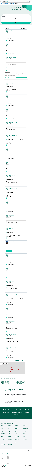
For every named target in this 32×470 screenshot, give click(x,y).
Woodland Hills (10, 444)
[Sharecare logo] (9, 465)
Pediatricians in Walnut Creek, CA (21, 381)
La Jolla (9, 430)
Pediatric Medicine (14, 412)
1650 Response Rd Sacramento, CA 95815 (11, 222)
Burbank (2, 426)
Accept (23, 77)
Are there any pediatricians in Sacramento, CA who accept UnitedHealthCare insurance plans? (14, 398)
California (13, 3)
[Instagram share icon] (27, 466)
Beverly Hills (24, 425)
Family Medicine (27, 412)
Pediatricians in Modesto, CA (20, 382)
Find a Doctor (2, 3)
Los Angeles (10, 431)
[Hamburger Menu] (2, 1)
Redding (16, 434)
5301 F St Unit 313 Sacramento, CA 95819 (11, 64)
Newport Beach (3, 433)
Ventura (16, 442)
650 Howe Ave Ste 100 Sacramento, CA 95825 (11, 288)
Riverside (2, 436)
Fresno (9, 428)
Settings (8, 77)
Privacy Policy (16, 74)
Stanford (9, 441)
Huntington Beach (25, 428)
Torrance (2, 442)
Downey (16, 426)
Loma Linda (24, 430)
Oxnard (24, 433)
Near (16, 18)
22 (22, 360)
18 (15, 360)
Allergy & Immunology (6, 412)
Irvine (1, 430)
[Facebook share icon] (25, 466)
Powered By (22, 450)
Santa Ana (2, 439)
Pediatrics (10, 3)
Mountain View (25, 431)
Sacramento (17, 436)
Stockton (16, 441)
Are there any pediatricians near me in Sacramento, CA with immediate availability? (14, 402)
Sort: (22, 28)
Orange (16, 433)
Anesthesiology (16, 414)
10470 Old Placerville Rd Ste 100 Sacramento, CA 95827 (13, 235)
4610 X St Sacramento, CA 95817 (10, 37)
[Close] (26, 70)
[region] (16, 74)
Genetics (20, 412)
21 (20, 360)
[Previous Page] (8, 360)
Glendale (16, 428)
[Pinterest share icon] (30, 466)
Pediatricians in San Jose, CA (5, 383)
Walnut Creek (24, 442)
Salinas (24, 436)
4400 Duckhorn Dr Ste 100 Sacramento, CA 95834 (12, 248)
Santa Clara (17, 439)
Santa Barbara (10, 439)
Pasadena (9, 434)
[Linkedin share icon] (28, 466)
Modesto (16, 431)
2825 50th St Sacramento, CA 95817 (10, 102)
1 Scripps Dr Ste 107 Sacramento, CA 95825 (11, 328)
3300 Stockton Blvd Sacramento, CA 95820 (11, 169)
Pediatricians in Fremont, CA (20, 383)
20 (18, 360)
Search (25, 1)
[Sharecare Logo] (5, 1)
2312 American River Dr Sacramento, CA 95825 (12, 341)
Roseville (9, 436)
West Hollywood (3, 444)
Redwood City (25, 434)
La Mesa (16, 430)
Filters (7, 26)
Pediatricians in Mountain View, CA (6, 384)
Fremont (2, 428)
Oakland (9, 433)
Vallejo (9, 442)
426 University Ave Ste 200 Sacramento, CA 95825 (12, 261)
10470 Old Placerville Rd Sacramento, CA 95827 (12, 354)
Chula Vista (9, 426)
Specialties (6, 3)
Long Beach (2, 431)
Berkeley (16, 425)
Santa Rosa (2, 441)
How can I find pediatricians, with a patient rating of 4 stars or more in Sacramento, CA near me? (15, 395)
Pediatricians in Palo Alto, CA (5, 382)
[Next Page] (24, 360)
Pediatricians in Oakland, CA (5, 380)
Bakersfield (9, 425)
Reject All (18, 77)
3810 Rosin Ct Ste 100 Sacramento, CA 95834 (11, 275)
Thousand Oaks (25, 441)
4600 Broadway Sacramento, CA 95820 (11, 89)
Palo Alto (2, 434)
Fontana (24, 426)
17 (13, 360)
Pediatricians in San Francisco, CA (5, 381)
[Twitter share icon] (29, 466)
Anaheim (2, 425)
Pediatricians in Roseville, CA (20, 380)
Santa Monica (25, 439)
